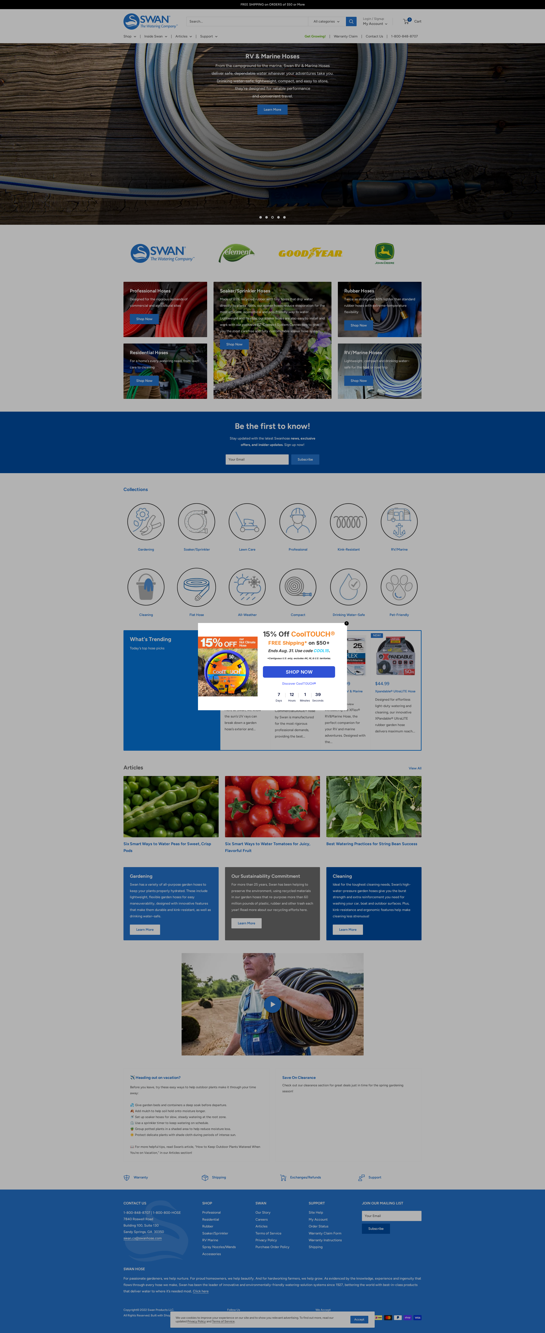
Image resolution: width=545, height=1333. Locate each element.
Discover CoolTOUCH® (299, 683)
